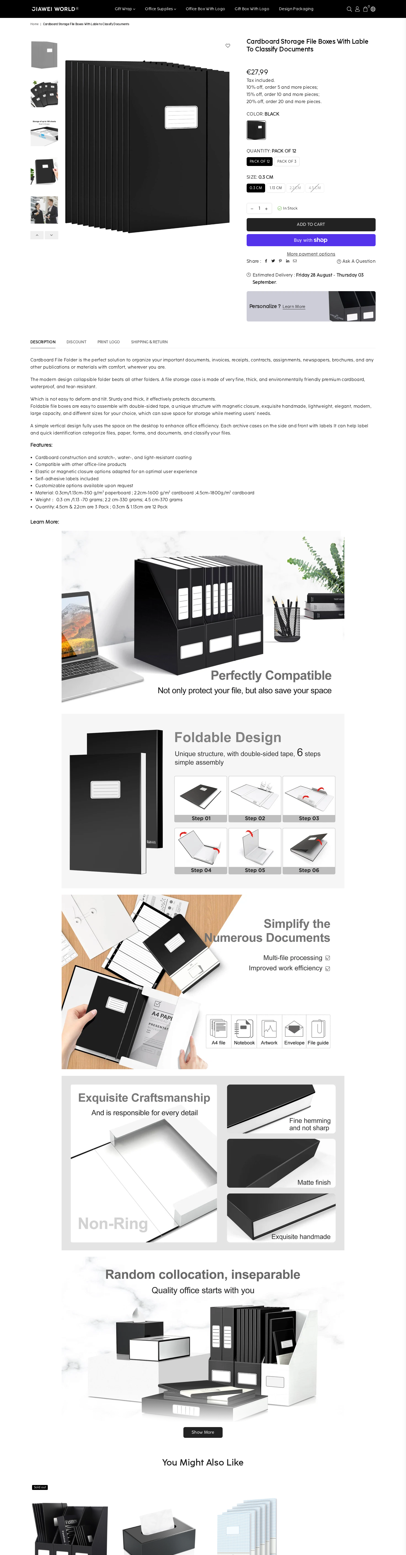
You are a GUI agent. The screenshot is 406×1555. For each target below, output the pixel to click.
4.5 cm (315, 188)
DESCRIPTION (43, 342)
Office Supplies (159, 9)
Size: (260, 177)
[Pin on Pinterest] (280, 261)
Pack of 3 (286, 161)
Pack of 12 (260, 161)
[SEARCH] (349, 9)
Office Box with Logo (205, 9)
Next (229, 146)
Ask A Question (358, 261)
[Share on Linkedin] (287, 261)
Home (34, 24)
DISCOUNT (76, 342)
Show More (203, 1432)
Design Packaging (296, 9)
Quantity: (271, 151)
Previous (66, 146)
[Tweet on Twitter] (273, 261)
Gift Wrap (124, 9)
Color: (263, 114)
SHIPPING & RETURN (149, 342)
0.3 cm (256, 188)
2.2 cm (295, 188)
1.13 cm (276, 188)
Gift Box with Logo (252, 9)
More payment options (311, 254)
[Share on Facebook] (266, 261)
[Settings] (372, 9)
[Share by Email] (294, 261)
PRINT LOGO (108, 342)
